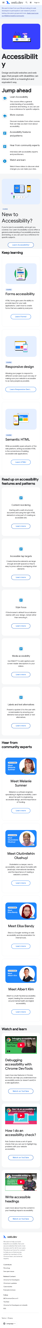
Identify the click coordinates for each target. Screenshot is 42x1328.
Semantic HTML (17, 439)
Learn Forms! (20, 317)
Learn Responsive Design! (21, 389)
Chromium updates (10, 1283)
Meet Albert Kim (21, 989)
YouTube (6, 1302)
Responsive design (19, 367)
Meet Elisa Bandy (21, 926)
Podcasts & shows (9, 1290)
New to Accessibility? (17, 217)
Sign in (37, 2)
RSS (4, 1308)
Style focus (21, 607)
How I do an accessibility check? (20, 1132)
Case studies (7, 1287)
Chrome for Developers (11, 1280)
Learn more (21, 526)
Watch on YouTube (21, 1091)
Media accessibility (21, 656)
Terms (4, 1318)
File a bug (6, 1268)
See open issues (8, 1271)
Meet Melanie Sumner (20, 783)
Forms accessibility (20, 294)
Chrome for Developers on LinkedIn (15, 1305)
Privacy (10, 1318)
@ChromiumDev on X (10, 1298)
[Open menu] (3, 2)
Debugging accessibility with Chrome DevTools (19, 1064)
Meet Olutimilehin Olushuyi (21, 855)
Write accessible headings (17, 1199)
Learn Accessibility (19, 97)
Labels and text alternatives (21, 704)
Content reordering (21, 505)
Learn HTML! (20, 462)
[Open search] (26, 2)
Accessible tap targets (21, 556)
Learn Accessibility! (20, 245)
